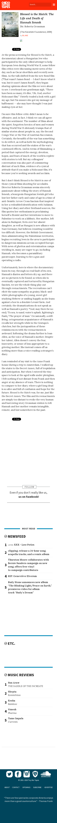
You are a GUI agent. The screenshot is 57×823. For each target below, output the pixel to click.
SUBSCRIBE (37, 787)
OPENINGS (26, 787)
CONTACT (16, 787)
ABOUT (7, 787)
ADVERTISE (48, 787)
